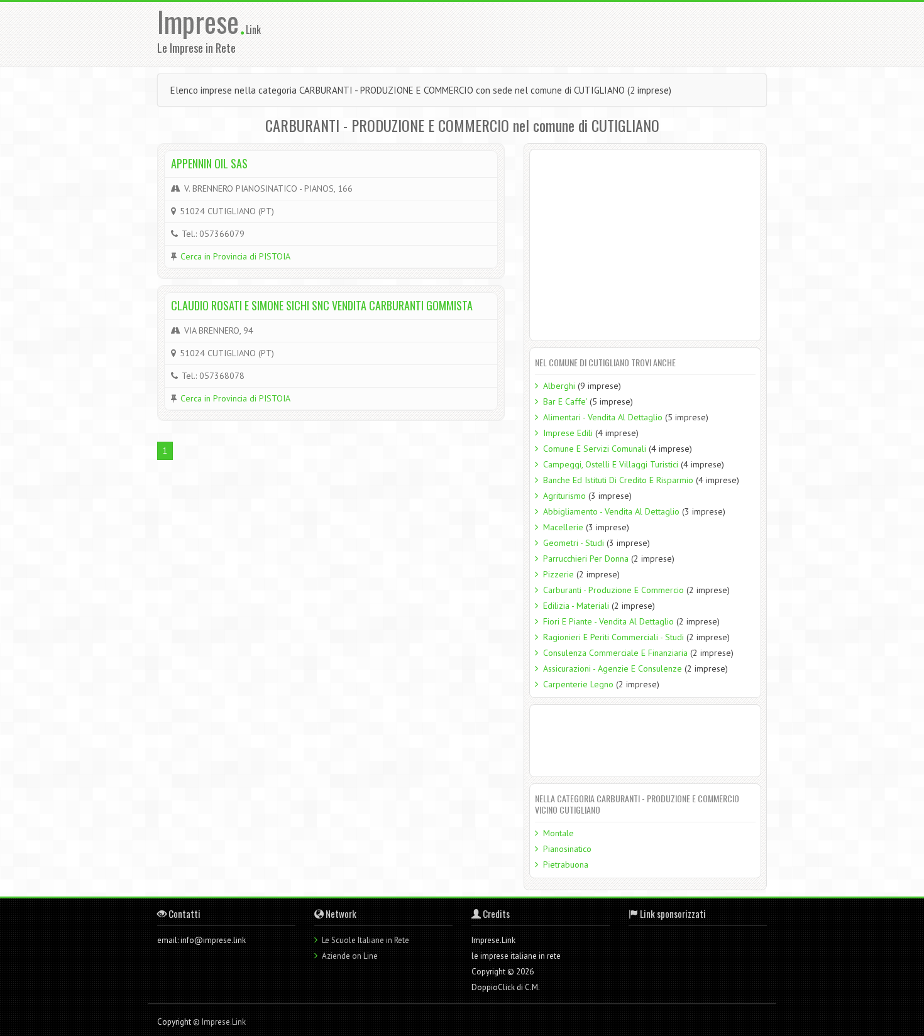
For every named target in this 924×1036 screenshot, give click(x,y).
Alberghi (559, 385)
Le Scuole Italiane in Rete (365, 940)
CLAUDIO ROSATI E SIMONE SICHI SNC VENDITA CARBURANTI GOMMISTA (322, 305)
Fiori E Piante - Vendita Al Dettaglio (608, 621)
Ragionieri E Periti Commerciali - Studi (613, 637)
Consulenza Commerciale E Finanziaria (615, 652)
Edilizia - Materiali (576, 605)
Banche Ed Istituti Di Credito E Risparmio (618, 480)
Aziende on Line (350, 956)
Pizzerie (558, 574)
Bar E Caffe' (565, 401)
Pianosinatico (567, 848)
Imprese (201, 21)
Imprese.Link (224, 1022)
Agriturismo (564, 495)
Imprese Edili (568, 433)
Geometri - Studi (573, 542)
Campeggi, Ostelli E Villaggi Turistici (610, 464)
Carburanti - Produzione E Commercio (613, 590)
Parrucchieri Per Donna (586, 558)
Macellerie (563, 527)
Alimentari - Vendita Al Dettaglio (603, 417)
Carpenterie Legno (578, 684)
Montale (558, 833)
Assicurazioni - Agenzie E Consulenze (612, 668)
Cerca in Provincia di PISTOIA (235, 256)
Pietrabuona (565, 864)
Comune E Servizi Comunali (594, 448)
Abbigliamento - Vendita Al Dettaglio (611, 511)
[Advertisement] (543, 33)
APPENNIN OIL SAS (209, 163)
